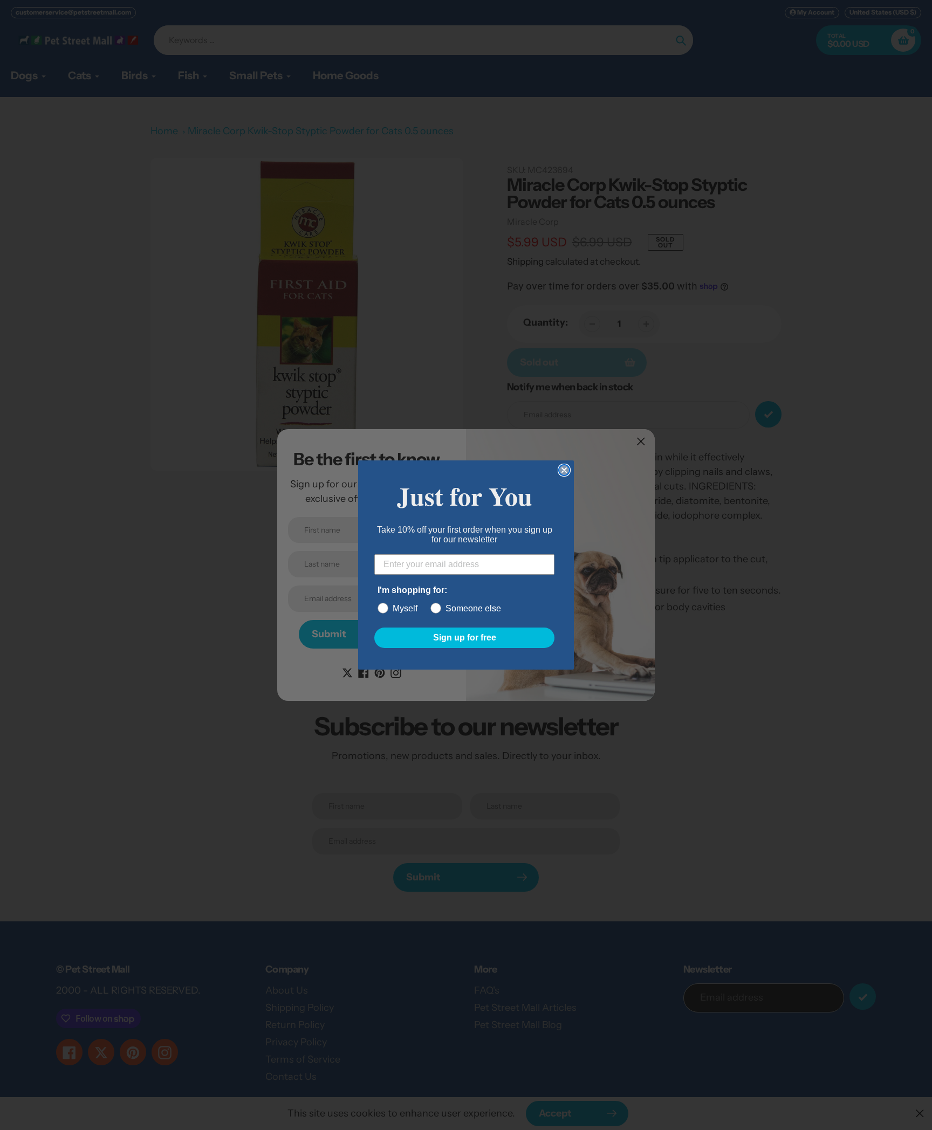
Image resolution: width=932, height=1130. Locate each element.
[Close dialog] (564, 470)
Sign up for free (464, 637)
